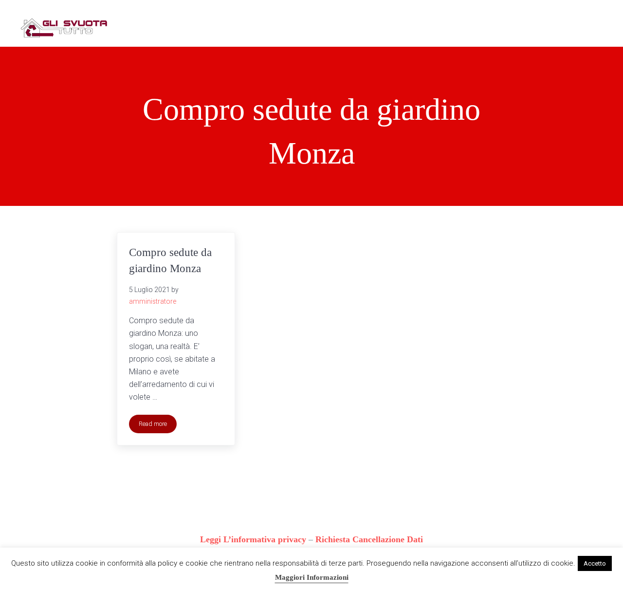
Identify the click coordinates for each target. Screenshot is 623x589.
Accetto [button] (595, 563)
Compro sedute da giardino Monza (170, 260)
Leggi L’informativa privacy (253, 539)
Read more (158, 425)
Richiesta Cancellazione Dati (369, 539)
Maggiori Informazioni (311, 577)
